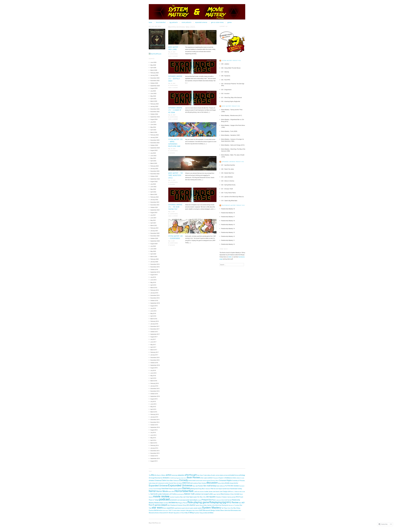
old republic (211, 496)
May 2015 (153, 406)
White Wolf (227, 510)
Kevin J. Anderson (234, 491)
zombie (205, 513)
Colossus (176, 480)
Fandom (200, 486)
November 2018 (154, 298)
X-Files (182, 513)
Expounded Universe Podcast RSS (233, 161)
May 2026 (153, 65)
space (198, 505)
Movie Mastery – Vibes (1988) (174, 48)
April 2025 (153, 98)
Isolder (206, 491)
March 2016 (153, 380)
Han (212, 488)
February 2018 (154, 321)
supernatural (185, 508)
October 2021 (154, 207)
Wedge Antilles (215, 510)
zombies (210, 512)
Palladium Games (226, 497)
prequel (199, 500)
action (168, 474)
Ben (162, 478)
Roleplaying (215, 502)
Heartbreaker (234, 489)
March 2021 (153, 225)
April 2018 (153, 316)
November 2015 (154, 391)
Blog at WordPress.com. (155, 523)
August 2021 (153, 212)
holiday (240, 489)
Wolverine (152, 513)
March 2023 (153, 163)
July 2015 (153, 401)
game (180, 488)
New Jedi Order (184, 497)
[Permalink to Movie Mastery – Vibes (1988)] (192, 38)
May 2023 (153, 158)
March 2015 (153, 412)
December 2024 (154, 109)
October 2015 (154, 393)
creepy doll (155, 483)
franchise (164, 488)
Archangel (152, 478)
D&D (184, 482)
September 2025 (155, 85)
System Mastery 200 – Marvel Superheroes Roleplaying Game (175, 142)
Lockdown (197, 494)
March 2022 (153, 194)
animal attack (219, 475)
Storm (165, 508)
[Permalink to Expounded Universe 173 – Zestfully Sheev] (192, 67)
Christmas (158, 480)
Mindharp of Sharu (229, 494)
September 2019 (155, 272)
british (202, 478)
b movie (171, 478)
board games (177, 478)
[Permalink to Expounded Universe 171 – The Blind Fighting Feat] (192, 195)
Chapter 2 (221, 478)
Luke (211, 493)
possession (173, 500)
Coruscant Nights (225, 480)
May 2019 (153, 282)
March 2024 (153, 132)
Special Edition (203, 505)
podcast (164, 499)
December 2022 (154, 171)
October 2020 (154, 238)
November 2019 (154, 267)
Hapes (220, 489)
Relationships (158, 502)
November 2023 (154, 142)
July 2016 (153, 370)
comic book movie (201, 480)
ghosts (196, 489)
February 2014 (154, 445)
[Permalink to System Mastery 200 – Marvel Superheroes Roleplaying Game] (192, 130)
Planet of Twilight (154, 500)
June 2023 (153, 155)
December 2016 (154, 357)
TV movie (173, 510)
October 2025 (154, 83)
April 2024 (153, 130)
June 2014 (153, 435)
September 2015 (155, 396)
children (234, 478)
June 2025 (153, 93)
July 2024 (153, 122)
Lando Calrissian (163, 494)
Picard (241, 497)
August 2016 (153, 368)
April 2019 (153, 285)
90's (155, 475)
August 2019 (153, 274)
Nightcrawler (193, 497)
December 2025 (154, 78)
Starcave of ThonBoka (233, 505)
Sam (240, 503)
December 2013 (154, 450)
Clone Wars (169, 480)
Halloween (207, 488)
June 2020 (153, 249)
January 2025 (154, 106)
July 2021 (153, 215)
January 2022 (154, 199)
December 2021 (154, 202)
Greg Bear (201, 488)
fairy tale (195, 486)
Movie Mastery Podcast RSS (231, 106)
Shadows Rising (181, 505)
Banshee (157, 478)
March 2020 (153, 256)
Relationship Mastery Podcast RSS (233, 205)
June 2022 (153, 186)
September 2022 (155, 179)
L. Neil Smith (153, 494)
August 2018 (153, 306)
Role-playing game (198, 502)
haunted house (226, 488)
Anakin (213, 475)
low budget (204, 494)
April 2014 (153, 440)
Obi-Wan (200, 497)
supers (191, 508)
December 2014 (154, 419)
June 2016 (153, 373)
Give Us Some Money (217, 22)
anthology (242, 475)
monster (236, 494)
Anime (236, 475)
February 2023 (154, 166)
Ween (222, 510)
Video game (189, 510)
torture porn (165, 510)
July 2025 (153, 91)
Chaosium (215, 478)
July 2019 (153, 277)
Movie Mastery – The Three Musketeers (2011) (175, 175)
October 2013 (154, 456)
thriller (160, 510)
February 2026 (154, 73)
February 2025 (154, 104)
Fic (226, 486)
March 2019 (153, 287)
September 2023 (155, 148)
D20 (188, 483)
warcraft (208, 510)
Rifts (176, 503)
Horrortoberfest (161, 22)
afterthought (191, 474)
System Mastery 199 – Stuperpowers (175, 237)
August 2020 (153, 243)
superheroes (178, 508)
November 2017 (154, 329)
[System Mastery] (197, 12)
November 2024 (154, 111)
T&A (222, 508)
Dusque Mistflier (234, 483)
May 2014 (153, 437)
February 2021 (154, 228)
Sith (188, 505)
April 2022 (153, 192)
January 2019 (154, 293)
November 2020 (154, 236)
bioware (166, 477)
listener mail (189, 493)
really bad (218, 500)
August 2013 (153, 461)
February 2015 (154, 414)
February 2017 (154, 352)
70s (150, 475)
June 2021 (153, 218)
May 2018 (153, 313)
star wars (157, 507)
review (171, 502)
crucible (166, 483)
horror (152, 491)
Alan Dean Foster (202, 475)
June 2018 (153, 311)
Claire (163, 480)
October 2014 (154, 425)
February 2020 (154, 259)
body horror (184, 478)
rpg (224, 502)
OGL (204, 497)
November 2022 (154, 173)
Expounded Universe (201, 22)
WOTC (167, 513)
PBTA (237, 497)
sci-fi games (155, 504)
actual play (174, 475)
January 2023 (154, 168)
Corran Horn (215, 480)
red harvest (228, 500)
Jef (229, 491)
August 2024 (153, 119)
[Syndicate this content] (220, 60)
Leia (174, 493)
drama (223, 483)
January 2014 (154, 448)
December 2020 (154, 233)
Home (150, 22)
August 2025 (153, 88)
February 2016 (154, 383)
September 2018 (155, 303)
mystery (177, 497)
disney (219, 483)
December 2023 (154, 140)
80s (152, 474)
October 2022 (154, 176)
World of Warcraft (160, 513)
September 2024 (155, 117)
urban (178, 510)
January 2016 (154, 386)
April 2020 (153, 254)
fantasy (213, 485)
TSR (169, 510)
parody (233, 497)
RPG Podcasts (173, 22)
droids (227, 483)
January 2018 (154, 324)
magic (214, 494)
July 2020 (153, 246)
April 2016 (153, 378)
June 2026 (153, 62)
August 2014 (153, 430)
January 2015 (154, 417)
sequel (164, 504)
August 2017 (153, 337)
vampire (182, 510)
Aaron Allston (161, 475)
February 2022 (154, 197)
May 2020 (153, 251)
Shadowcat (173, 505)
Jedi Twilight (224, 491)
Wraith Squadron (174, 513)
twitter (230, 257)
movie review (161, 496)
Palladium (219, 497)
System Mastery (212, 123)
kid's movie (242, 491)
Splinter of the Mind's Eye (214, 505)
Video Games (195, 510)
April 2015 (153, 409)
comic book (192, 480)
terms (156, 510)
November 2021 (154, 205)
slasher (192, 505)
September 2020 (155, 241)
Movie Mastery (212, 31)
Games (229, 22)
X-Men (186, 513)
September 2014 (155, 427)
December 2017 (154, 326)
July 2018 (153, 308)
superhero (170, 508)
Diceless (204, 483)
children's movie (240, 478)
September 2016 (155, 365)
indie (198, 491)
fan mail (207, 485)
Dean (199, 483)
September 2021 (155, 210)
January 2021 (154, 230)
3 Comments (171, 153)
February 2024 (154, 135)
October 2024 (154, 114)
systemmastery (174, 54)
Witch (239, 510)
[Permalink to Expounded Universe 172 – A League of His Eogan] (192, 98)
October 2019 (154, 269)
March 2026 (153, 70)
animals (225, 475)
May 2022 (153, 189)
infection (202, 491)
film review (235, 485)
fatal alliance (221, 486)
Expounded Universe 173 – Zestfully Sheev (175, 78)
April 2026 (153, 67)
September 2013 (155, 458)
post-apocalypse (182, 500)
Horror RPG (171, 491)
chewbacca (228, 478)
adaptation (181, 475)
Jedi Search (216, 491)
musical (172, 497)
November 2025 (154, 80)
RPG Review (232, 502)
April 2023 (153, 161)
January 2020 (154, 261)
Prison (214, 500)
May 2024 (153, 127)
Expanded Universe (158, 485)
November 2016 (154, 360)
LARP (170, 494)
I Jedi (195, 491)
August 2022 (153, 181)
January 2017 (154, 355)
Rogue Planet (182, 503)
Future (171, 488)
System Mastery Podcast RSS (231, 60)
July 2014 (153, 432)
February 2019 (154, 290)
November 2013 (154, 453)
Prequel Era (206, 499)
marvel (218, 494)
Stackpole (225, 505)
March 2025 (153, 101)
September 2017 (155, 334)
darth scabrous (194, 483)
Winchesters (234, 510)
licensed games (180, 494)
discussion (212, 482)
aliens (209, 475)
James (211, 491)
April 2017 (153, 347)
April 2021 (153, 223)
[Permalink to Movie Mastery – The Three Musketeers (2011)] (192, 164)
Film (229, 485)
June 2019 (153, 280)
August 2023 (153, 150)
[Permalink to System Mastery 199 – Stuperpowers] (192, 227)
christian (151, 480)
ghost (192, 488)
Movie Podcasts (186, 22)
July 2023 (153, 153)
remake (165, 503)
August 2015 (153, 399)
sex (168, 505)
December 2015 (154, 388)
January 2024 (154, 137)
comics (208, 480)
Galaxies (175, 488)
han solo (216, 488)
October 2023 (154, 145)
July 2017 (153, 339)
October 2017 (154, 331)
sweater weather (198, 508)
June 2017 (153, 342)
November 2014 (154, 422)
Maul (222, 494)
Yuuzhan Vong (198, 513)
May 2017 (153, 344)
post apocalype (191, 500)
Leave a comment (173, 56)
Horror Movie (162, 491)
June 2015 (153, 404)
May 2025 (153, 96)
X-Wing (191, 512)
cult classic (179, 483)
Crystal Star (172, 483)
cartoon (210, 478)
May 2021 (153, 220)
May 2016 (153, 375)
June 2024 (153, 124)
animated (231, 475)
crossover (161, 483)
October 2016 (154, 362)
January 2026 (154, 75)
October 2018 (154, 300)
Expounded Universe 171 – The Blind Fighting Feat (175, 207)
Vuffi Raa (202, 510)
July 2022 (153, 184)
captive (206, 478)
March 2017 (153, 349)
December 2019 (154, 264)
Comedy (183, 480)
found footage (157, 488)
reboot (223, 500)
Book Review (193, 477)
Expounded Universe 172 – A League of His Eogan (175, 110)
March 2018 (153, 318)
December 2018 (154, 295)
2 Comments (171, 245)
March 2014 (153, 443)
